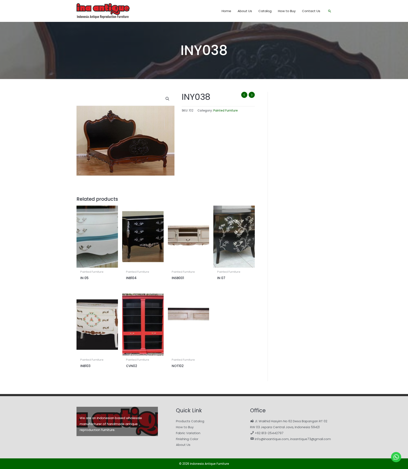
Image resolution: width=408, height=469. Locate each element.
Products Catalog (190, 421)
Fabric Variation (188, 433)
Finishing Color (187, 439)
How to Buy (185, 427)
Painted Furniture (225, 111)
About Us (183, 444)
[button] (330, 11)
